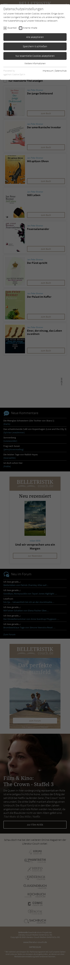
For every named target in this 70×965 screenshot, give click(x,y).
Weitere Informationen (35, 63)
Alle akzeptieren (35, 37)
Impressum (48, 70)
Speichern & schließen (35, 46)
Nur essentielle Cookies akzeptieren (35, 55)
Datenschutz (61, 70)
